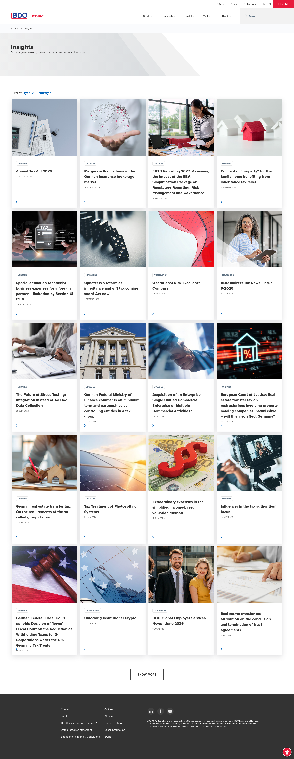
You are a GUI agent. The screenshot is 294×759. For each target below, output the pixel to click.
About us (226, 16)
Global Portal (250, 4)
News (234, 4)
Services (147, 16)
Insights (190, 16)
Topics (206, 16)
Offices (220, 4)
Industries (169, 16)
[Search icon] (245, 16)
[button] (283, 4)
